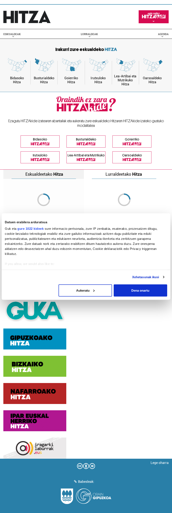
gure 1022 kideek (30, 228)
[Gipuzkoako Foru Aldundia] (86, 496)
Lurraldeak (89, 34)
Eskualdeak (12, 34)
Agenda (163, 34)
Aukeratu (83, 290)
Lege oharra (160, 463)
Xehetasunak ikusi (145, 277)
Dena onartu (140, 290)
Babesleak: (86, 482)
